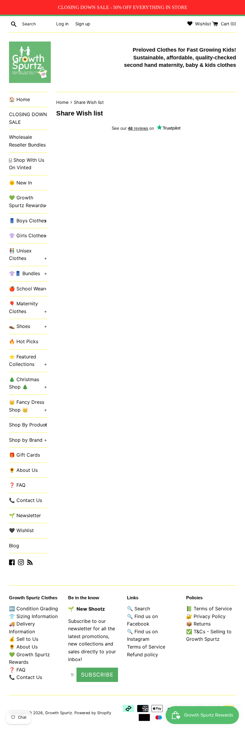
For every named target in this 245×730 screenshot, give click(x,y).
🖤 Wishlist (21, 530)
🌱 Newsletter (25, 515)
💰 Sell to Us (23, 639)
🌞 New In (20, 183)
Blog (14, 546)
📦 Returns (198, 624)
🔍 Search (138, 609)
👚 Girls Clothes (28, 235)
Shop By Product (28, 425)
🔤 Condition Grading (33, 609)
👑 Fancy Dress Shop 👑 (28, 406)
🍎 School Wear (28, 289)
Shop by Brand (28, 440)
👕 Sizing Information (33, 616)
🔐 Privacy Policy (206, 616)
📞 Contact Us (25, 500)
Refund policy (142, 654)
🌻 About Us (23, 470)
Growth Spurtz (58, 713)
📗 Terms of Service (209, 609)
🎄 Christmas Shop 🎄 (28, 383)
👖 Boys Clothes (28, 221)
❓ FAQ (17, 485)
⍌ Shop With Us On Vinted (26, 164)
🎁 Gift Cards (24, 455)
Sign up (82, 23)
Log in (62, 23)
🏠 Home (19, 99)
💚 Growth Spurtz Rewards (28, 201)
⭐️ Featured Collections (28, 360)
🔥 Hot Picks (23, 341)
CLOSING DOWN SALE (28, 118)
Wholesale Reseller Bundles (27, 141)
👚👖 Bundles (28, 273)
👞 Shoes (28, 326)
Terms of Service (146, 647)
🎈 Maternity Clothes (28, 307)
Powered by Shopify (92, 713)
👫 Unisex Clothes (28, 254)
